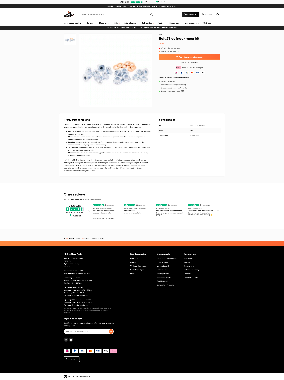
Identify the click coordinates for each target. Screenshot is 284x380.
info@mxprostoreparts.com (81, 280)
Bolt (191, 130)
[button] (217, 14)
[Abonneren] (111, 331)
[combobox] (117, 14)
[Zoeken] (151, 14)
